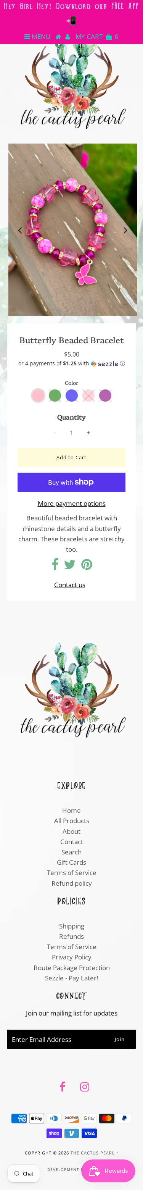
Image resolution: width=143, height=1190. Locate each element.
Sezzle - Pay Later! (71, 978)
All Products (71, 820)
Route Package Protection (72, 967)
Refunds (71, 936)
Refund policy (71, 883)
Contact (71, 841)
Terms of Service (71, 872)
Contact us (69, 584)
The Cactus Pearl (93, 1153)
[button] (72, 363)
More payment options (72, 503)
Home (71, 810)
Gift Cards (71, 862)
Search (71, 852)
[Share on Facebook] (54, 566)
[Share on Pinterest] (86, 566)
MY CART (97, 36)
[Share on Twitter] (70, 566)
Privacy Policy (72, 957)
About (71, 831)
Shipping (71, 926)
